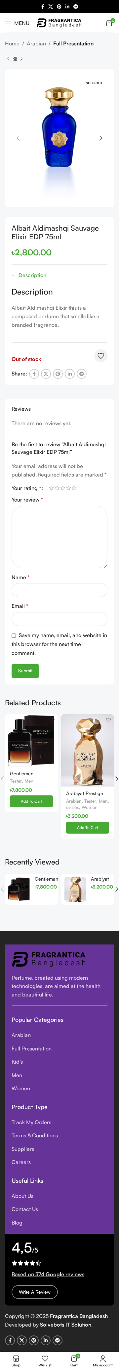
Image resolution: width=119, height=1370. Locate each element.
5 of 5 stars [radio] (74, 488)
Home (12, 43)
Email (20, 606)
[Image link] (50, 958)
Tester (16, 781)
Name (21, 577)
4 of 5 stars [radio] (68, 488)
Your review (27, 499)
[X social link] (50, 6)
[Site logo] (59, 22)
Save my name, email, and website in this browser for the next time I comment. (59, 644)
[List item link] (59, 1035)
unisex (72, 807)
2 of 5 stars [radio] (57, 488)
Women (90, 807)
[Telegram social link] (75, 6)
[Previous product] (8, 59)
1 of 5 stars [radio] (51, 488)
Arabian (36, 43)
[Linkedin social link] (67, 6)
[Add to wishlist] (101, 355)
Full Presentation (73, 43)
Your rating (26, 488)
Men (28, 781)
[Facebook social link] (42, 6)
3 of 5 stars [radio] (62, 488)
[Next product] (21, 59)
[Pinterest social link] (59, 6)
